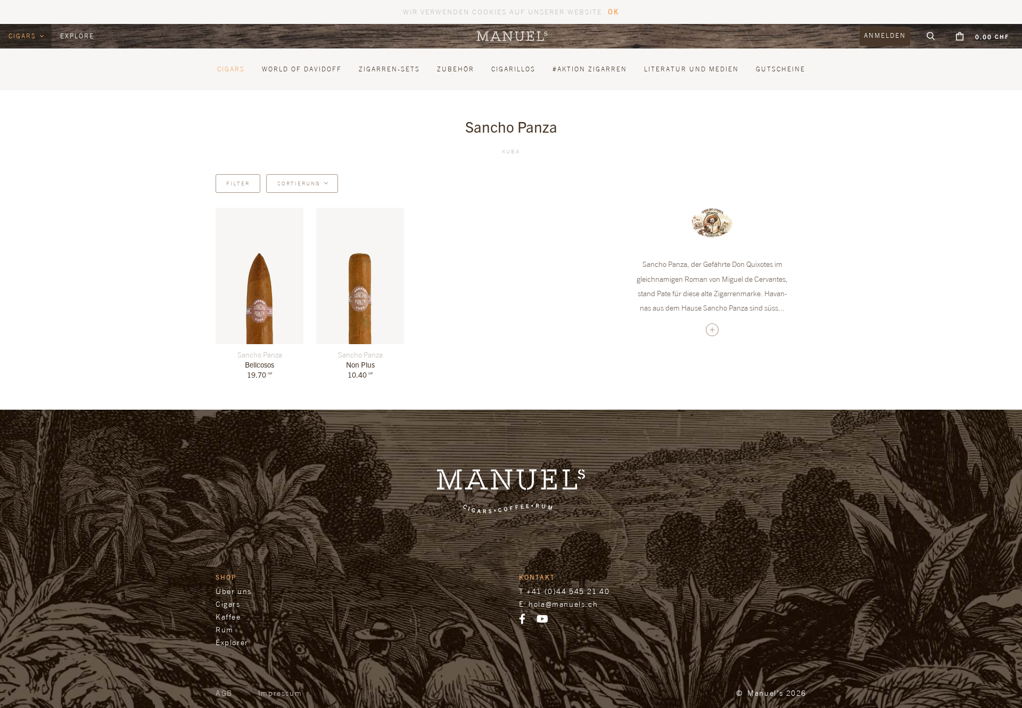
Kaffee (228, 616)
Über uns (234, 591)
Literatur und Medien (691, 69)
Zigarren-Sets (389, 69)
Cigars (24, 36)
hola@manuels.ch (563, 603)
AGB (224, 692)
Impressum (280, 692)
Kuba (511, 151)
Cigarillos (513, 69)
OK (613, 11)
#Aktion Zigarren (590, 69)
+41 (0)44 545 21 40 (567, 591)
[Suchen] (931, 36)
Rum (225, 629)
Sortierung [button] (298, 183)
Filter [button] (238, 183)
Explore (77, 36)
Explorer (232, 642)
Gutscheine (780, 69)
